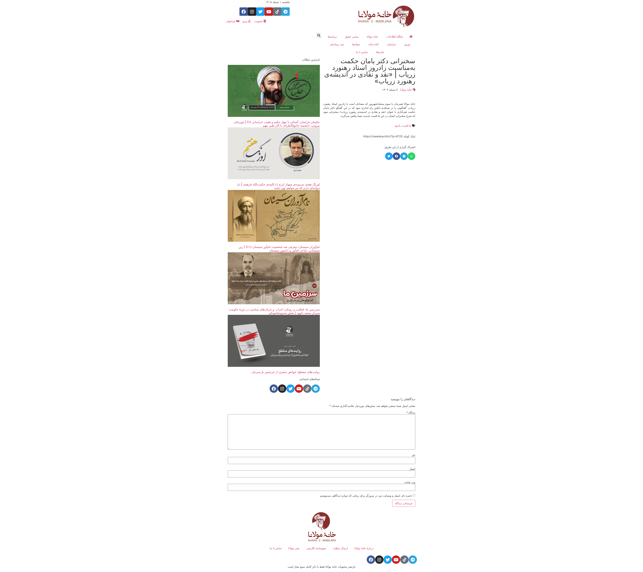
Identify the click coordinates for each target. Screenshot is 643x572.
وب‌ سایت (409, 482)
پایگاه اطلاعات (394, 36)
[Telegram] (285, 11)
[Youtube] (269, 11)
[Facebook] (243, 11)
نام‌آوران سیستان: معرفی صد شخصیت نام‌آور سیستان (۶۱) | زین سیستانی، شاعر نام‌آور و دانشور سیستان (279, 248)
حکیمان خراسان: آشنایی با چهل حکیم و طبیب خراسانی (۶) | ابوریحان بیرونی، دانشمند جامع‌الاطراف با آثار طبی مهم (277, 123)
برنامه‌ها (332, 36)
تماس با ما (362, 52)
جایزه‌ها (380, 52)
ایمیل (412, 468)
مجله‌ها (356, 44)
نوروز (407, 44)
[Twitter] (260, 11)
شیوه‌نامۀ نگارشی (316, 548)
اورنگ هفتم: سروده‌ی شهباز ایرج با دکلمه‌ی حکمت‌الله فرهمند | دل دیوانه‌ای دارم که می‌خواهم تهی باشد (278, 186)
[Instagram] (252, 11)
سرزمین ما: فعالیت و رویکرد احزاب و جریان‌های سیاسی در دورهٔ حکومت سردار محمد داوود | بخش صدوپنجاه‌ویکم (274, 311)
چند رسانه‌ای (337, 44)
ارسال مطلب (340, 548)
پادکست (406, 125)
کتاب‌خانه (373, 44)
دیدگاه (410, 412)
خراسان (391, 44)
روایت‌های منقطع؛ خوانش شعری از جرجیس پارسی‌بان (286, 372)
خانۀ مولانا (372, 36)
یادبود (398, 125)
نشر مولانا (294, 548)
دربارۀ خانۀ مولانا (363, 548)
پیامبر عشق (351, 36)
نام (413, 455)
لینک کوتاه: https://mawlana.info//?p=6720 (389, 136)
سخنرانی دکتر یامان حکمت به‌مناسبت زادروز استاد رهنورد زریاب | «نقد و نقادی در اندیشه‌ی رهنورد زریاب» (369, 71)
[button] (319, 35)
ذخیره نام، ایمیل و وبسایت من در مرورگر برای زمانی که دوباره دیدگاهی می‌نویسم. (365, 495)
